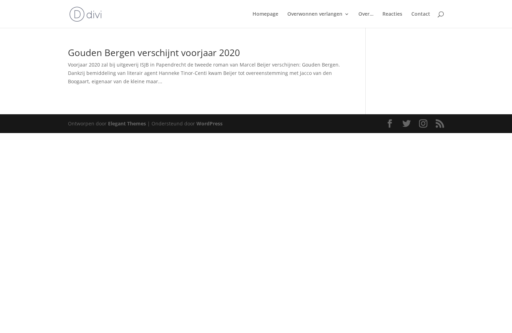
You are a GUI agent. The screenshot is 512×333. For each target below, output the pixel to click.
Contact (420, 14)
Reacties (392, 14)
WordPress (209, 123)
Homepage (265, 14)
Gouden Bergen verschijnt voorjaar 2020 (154, 52)
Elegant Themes (127, 123)
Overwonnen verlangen (314, 14)
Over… (365, 14)
